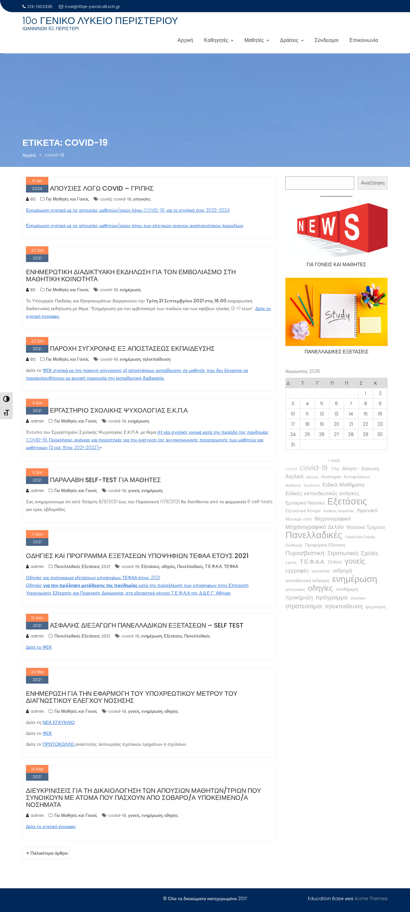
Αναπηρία (331, 476)
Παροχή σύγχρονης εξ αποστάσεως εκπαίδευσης (132, 348)
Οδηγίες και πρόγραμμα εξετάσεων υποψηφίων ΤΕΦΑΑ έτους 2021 (137, 555)
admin (37, 421)
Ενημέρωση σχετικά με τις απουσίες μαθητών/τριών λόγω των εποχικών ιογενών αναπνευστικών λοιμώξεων (134, 225)
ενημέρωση (130, 290)
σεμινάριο (357, 598)
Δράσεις (289, 40)
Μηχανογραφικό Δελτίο (314, 527)
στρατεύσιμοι (303, 606)
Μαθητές (254, 40)
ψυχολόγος (375, 607)
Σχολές (291, 562)
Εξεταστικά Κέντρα (303, 511)
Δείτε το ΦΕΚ (39, 647)
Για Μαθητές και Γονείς (67, 199)
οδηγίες (168, 566)
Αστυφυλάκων (357, 477)
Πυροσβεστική (304, 553)
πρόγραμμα (332, 597)
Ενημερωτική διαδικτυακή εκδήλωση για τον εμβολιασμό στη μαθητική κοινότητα (131, 275)
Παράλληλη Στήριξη (360, 537)
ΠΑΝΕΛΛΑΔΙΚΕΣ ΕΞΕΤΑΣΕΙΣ (336, 351)
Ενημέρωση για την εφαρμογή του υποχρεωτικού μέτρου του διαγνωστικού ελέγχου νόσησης (131, 697)
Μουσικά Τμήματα (366, 527)
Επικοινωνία (363, 40)
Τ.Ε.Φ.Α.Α (213, 566)
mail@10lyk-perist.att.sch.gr (92, 7)
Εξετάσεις (150, 566)
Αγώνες (312, 477)
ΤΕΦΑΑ (231, 566)
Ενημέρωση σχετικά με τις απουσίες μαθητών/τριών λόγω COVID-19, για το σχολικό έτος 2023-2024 (128, 210)
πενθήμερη (347, 589)
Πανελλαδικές (190, 566)
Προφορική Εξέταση (325, 545)
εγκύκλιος (321, 571)
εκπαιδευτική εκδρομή (307, 580)
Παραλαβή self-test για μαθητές (105, 479)
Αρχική (185, 40)
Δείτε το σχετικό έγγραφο (51, 826)
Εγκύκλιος (312, 485)
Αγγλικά (294, 476)
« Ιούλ (334, 460)
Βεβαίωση (293, 485)
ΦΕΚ (47, 733)
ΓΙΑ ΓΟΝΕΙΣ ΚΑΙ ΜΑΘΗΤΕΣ (336, 264)
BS (33, 199)
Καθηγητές (216, 40)
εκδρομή (342, 570)
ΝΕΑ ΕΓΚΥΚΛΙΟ (59, 722)
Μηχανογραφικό (333, 518)
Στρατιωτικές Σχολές (353, 553)
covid (105, 199)
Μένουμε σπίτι (298, 519)
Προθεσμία (293, 545)
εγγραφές (297, 570)
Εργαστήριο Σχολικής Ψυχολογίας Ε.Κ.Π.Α (119, 410)
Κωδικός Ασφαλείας (339, 511)
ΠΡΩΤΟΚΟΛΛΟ (59, 744)
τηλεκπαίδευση (156, 359)
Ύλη (335, 468)
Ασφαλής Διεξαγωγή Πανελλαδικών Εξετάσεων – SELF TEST (146, 625)
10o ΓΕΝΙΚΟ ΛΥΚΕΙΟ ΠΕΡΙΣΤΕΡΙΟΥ (100, 21)
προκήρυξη (299, 597)
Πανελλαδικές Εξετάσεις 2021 (82, 566)
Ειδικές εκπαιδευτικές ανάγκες (322, 493)
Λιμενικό (367, 510)
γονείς (134, 491)
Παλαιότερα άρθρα (49, 853)
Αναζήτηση (372, 182)
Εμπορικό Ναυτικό (304, 502)
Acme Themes (371, 898)
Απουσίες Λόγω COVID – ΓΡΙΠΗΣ (101, 188)
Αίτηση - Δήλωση (360, 468)
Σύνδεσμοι (327, 40)
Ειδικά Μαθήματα (344, 485)
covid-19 (122, 199)
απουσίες (142, 199)
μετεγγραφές (295, 589)
